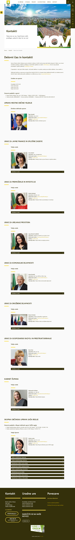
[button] (1, 12)
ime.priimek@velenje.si (46, 74)
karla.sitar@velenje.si (41, 353)
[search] (68, 2)
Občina (49, 2)
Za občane (20, 2)
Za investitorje (42, 2)
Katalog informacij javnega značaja (55, 505)
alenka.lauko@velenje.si (42, 441)
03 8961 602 (35, 119)
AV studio (41, 536)
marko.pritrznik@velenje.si (42, 318)
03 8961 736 (35, 395)
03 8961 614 (35, 198)
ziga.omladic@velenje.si (42, 117)
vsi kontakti (8, 509)
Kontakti (54, 2)
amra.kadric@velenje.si (42, 156)
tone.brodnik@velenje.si (42, 277)
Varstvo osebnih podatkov (53, 502)
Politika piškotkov (52, 498)
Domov (5, 50)
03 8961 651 (35, 157)
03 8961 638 (35, 319)
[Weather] (73, 6)
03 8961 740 (35, 443)
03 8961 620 (35, 238)
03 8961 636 (35, 279)
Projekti (34, 2)
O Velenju (27, 2)
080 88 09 (13, 520)
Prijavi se (25, 521)
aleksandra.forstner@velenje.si (43, 393)
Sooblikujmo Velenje (29, 66)
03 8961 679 (35, 354)
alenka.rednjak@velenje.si (42, 196)
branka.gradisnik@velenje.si (43, 237)
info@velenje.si (46, 64)
